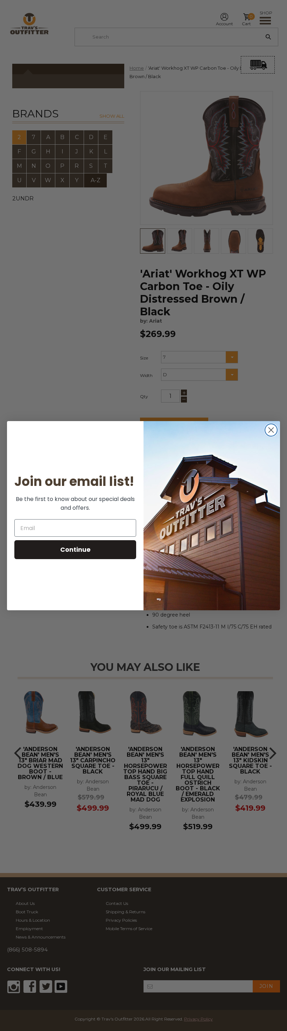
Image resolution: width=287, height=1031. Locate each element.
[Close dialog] (271, 430)
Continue (75, 549)
